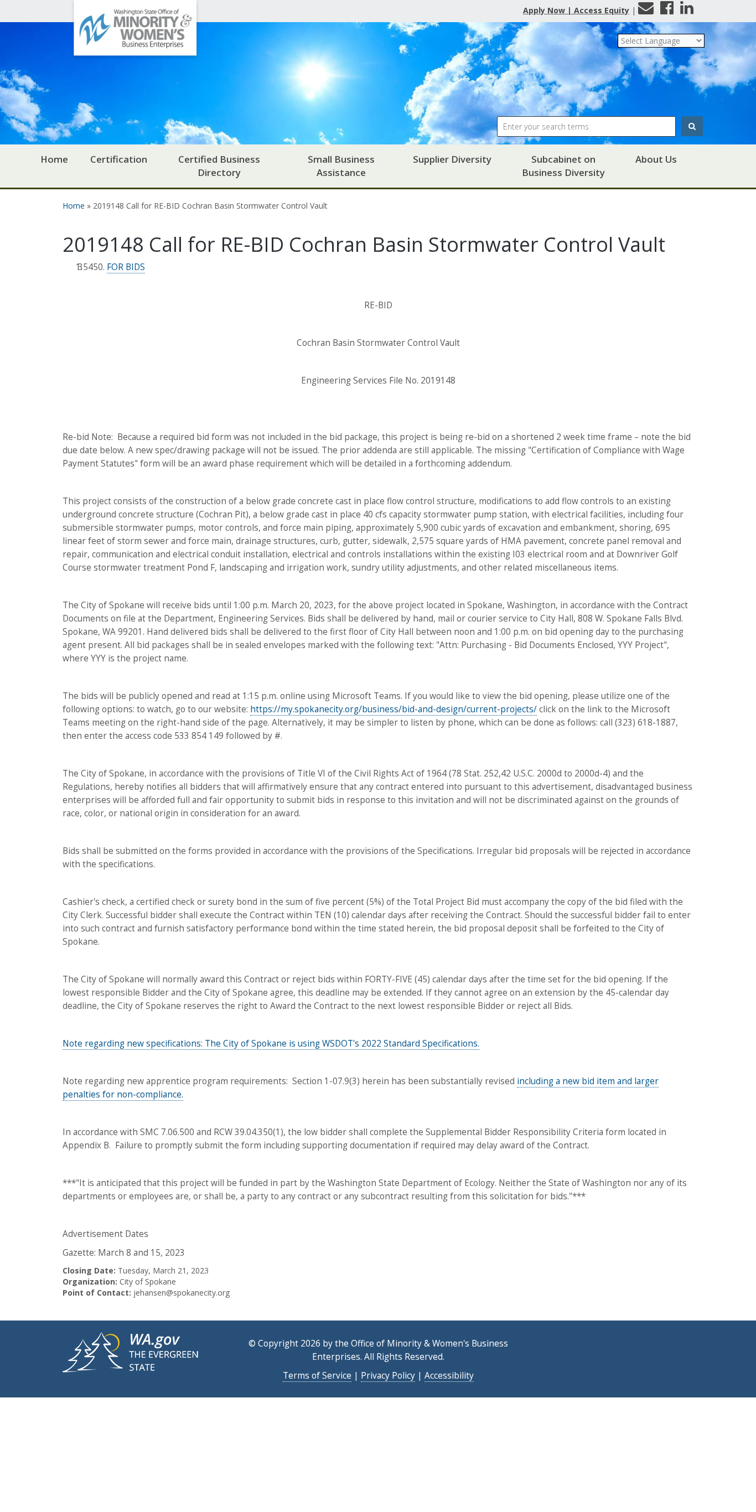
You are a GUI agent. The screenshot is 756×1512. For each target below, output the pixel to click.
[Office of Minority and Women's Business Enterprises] (135, 32)
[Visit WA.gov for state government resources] (132, 1351)
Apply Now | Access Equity (576, 10)
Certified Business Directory (219, 166)
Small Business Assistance (341, 166)
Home (54, 159)
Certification (118, 159)
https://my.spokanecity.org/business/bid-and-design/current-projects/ (393, 709)
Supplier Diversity (452, 159)
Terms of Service (317, 1375)
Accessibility (449, 1375)
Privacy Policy (388, 1375)
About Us (656, 159)
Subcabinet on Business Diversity (563, 166)
